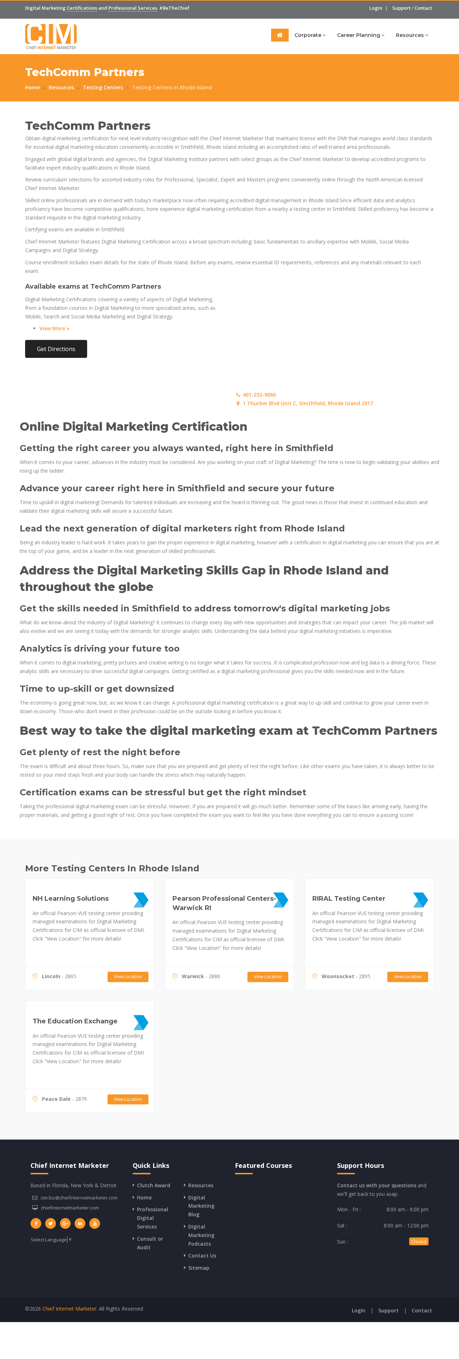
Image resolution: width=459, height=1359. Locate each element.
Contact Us (202, 1255)
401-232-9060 (258, 394)
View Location (128, 977)
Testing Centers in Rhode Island (172, 87)
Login (375, 8)
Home (32, 87)
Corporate (307, 35)
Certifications (82, 8)
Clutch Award (153, 1185)
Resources (410, 35)
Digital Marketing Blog (201, 1206)
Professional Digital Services (152, 1218)
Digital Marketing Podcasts (201, 1235)
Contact (423, 8)
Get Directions (56, 349)
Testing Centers (103, 87)
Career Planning (358, 35)
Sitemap (198, 1267)
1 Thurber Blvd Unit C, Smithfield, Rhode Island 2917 (307, 403)
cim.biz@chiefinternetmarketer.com (79, 1197)
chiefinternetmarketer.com (70, 1207)
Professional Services (132, 8)
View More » (54, 328)
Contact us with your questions (376, 1185)
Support (401, 8)
